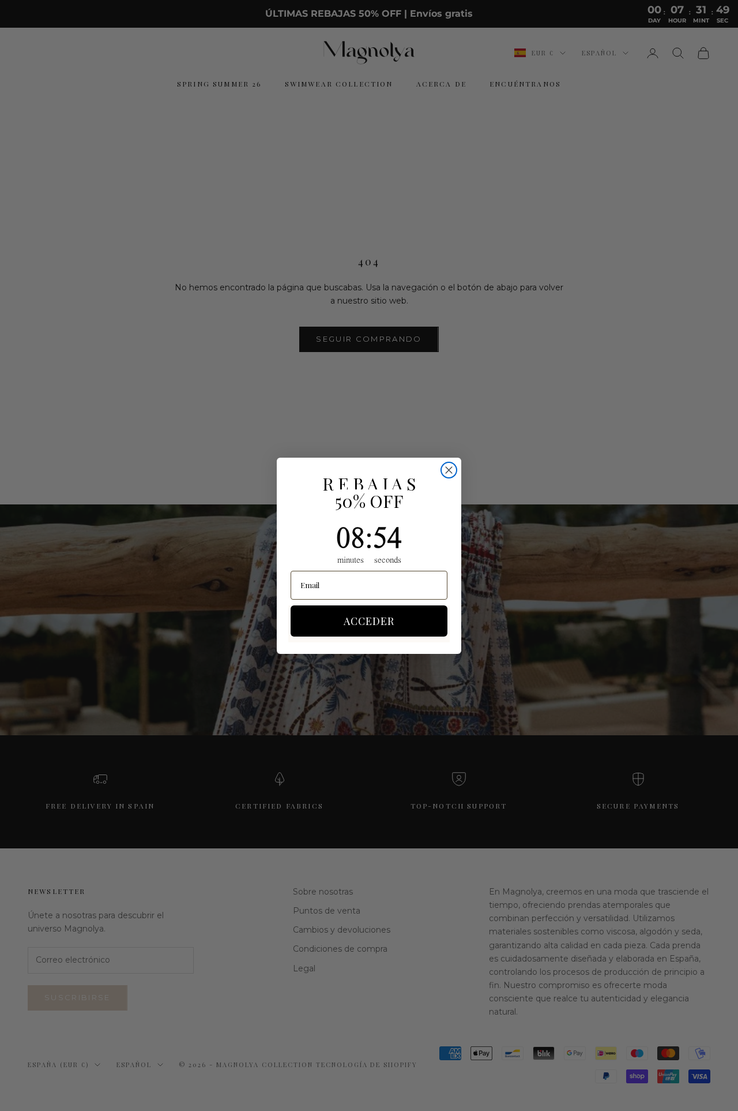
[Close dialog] (449, 470)
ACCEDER (369, 621)
